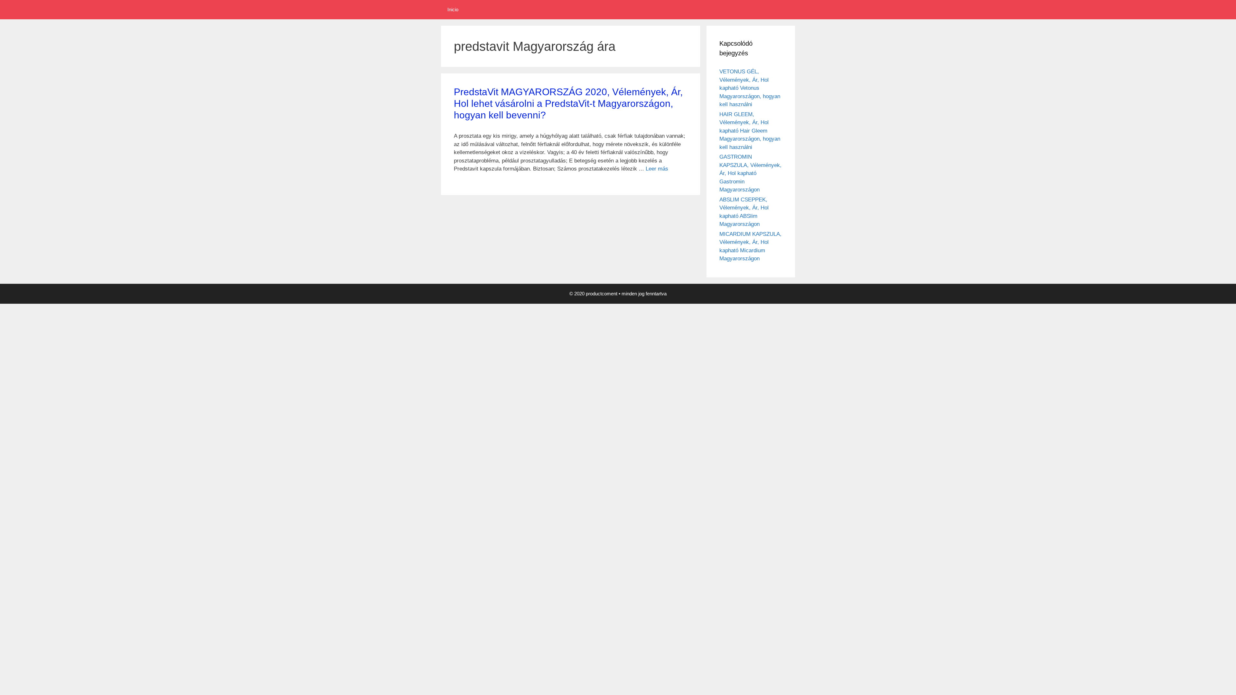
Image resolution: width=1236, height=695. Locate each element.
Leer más (657, 169)
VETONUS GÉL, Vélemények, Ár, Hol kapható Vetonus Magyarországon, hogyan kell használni (749, 88)
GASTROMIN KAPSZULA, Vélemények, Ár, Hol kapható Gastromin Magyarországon (750, 173)
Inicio (452, 9)
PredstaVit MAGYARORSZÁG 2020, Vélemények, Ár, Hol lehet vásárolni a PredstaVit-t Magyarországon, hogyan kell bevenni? (568, 103)
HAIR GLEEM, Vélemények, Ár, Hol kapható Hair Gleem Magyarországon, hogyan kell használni (749, 130)
